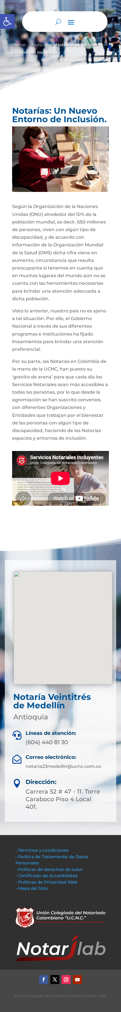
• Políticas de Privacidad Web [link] (46, 882)
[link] (7, 21)
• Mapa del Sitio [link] (32, 888)
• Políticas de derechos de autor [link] (49, 869)
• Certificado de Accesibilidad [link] (46, 875)
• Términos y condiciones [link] (42, 850)
